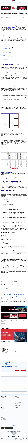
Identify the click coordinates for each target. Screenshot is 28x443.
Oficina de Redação (3, 418)
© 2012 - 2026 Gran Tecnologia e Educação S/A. (14, 431)
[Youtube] (13, 436)
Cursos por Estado (3, 416)
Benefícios (4, 51)
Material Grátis (16, 409)
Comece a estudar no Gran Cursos (14, 309)
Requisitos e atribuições (6, 48)
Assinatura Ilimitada (3, 408)
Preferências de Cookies (3, 406)
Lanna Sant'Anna (3, 16)
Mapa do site (14, 434)
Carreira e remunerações (6, 49)
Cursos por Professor (3, 417)
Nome (1, 384)
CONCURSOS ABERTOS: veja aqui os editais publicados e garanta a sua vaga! (14, 294)
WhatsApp (16, 399)
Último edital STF (5, 55)
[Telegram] (19, 436)
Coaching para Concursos (3, 409)
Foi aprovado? (18, 405)
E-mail (1, 387)
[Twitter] (18, 436)
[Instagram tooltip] (14, 436)
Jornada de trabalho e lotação (7, 52)
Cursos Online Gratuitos (3, 419)
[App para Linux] (9, 436)
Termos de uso (14, 433)
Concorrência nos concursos (7, 58)
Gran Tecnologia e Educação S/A (11, 438)
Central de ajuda (17, 397)
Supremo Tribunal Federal (12, 27)
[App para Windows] (8, 436)
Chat (15, 398)
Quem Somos (2, 397)
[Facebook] (17, 436)
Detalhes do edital (5, 59)
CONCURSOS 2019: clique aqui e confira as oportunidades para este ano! (14, 296)
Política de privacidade (14, 432)
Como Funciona (2, 398)
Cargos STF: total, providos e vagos (6, 35)
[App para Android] (12, 436)
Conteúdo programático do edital (7, 56)
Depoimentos (16, 408)
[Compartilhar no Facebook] (23, 17)
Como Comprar (2, 399)
